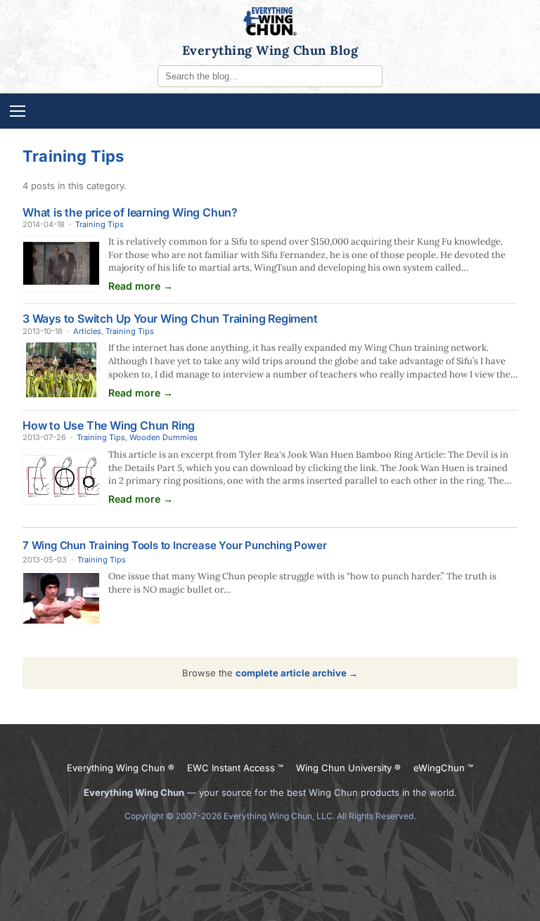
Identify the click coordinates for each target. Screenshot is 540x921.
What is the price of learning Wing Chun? (130, 212)
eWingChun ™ (443, 767)
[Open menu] (270, 111)
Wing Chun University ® (348, 767)
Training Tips (99, 224)
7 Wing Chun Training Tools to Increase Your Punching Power (174, 545)
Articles (87, 331)
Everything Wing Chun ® (120, 767)
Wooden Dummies (163, 437)
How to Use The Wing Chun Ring (108, 425)
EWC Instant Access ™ (235, 767)
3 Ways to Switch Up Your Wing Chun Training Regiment (170, 318)
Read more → (140, 286)
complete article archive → (297, 672)
